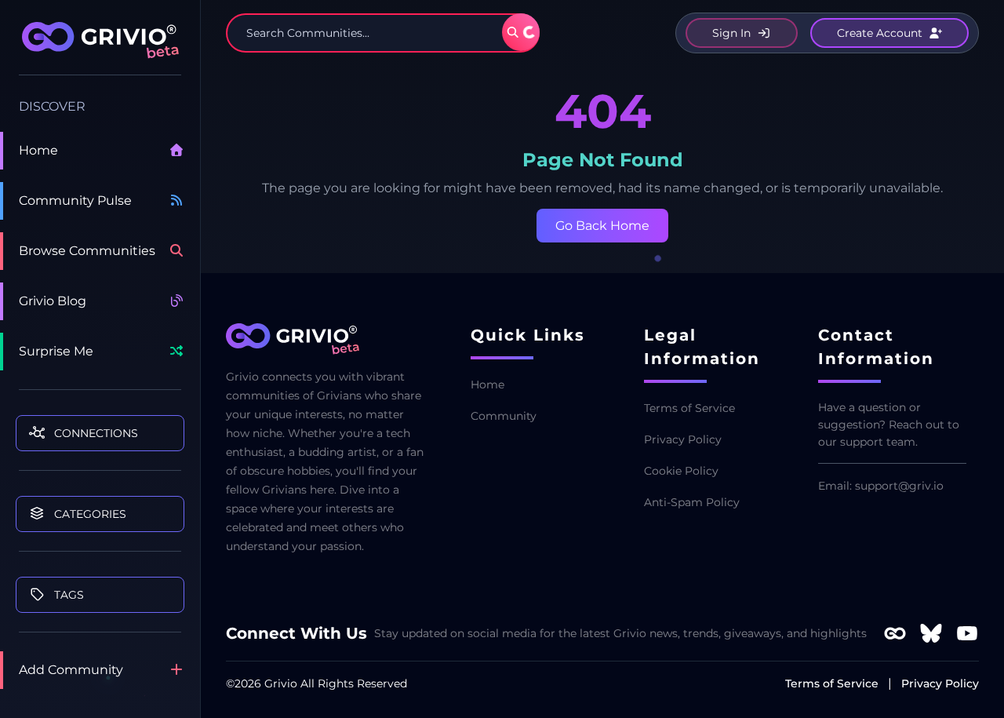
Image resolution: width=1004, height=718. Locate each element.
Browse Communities (87, 250)
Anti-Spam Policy (692, 502)
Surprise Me (56, 351)
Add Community (71, 669)
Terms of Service (689, 408)
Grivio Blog (52, 300)
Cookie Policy (681, 471)
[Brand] (100, 48)
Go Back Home (602, 225)
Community (504, 416)
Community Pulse (75, 200)
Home (38, 150)
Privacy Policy (683, 439)
